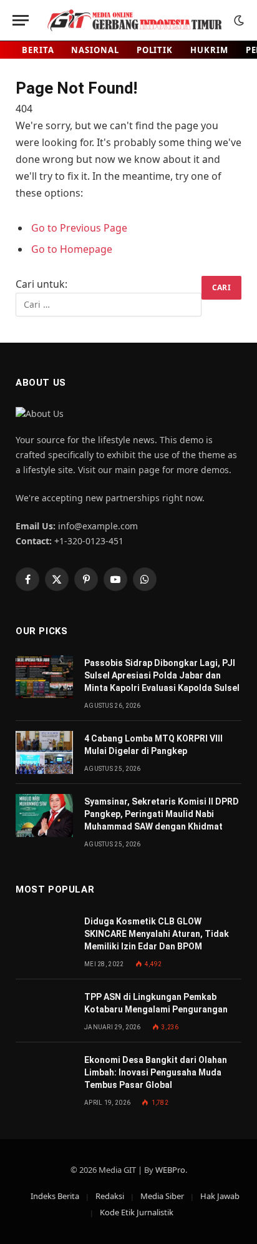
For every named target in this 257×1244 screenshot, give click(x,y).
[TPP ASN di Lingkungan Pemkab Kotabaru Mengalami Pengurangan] (44, 1010)
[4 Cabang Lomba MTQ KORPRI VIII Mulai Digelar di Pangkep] (44, 752)
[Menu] (20, 20)
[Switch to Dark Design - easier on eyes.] (238, 20)
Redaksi (109, 1196)
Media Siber (162, 1196)
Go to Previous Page (79, 228)
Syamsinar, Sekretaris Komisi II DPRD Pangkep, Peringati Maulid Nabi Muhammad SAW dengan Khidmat (161, 813)
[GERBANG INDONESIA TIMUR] (134, 20)
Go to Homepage (71, 249)
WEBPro (170, 1169)
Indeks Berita (55, 1196)
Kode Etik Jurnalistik (136, 1212)
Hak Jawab (220, 1196)
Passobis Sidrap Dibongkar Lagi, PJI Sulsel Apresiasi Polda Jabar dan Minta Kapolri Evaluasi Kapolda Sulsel (162, 675)
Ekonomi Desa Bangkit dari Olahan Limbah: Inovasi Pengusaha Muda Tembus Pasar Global (155, 1072)
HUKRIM (209, 50)
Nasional (95, 50)
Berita (38, 50)
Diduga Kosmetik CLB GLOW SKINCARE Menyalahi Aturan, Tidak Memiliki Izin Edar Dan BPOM (156, 933)
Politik (155, 50)
